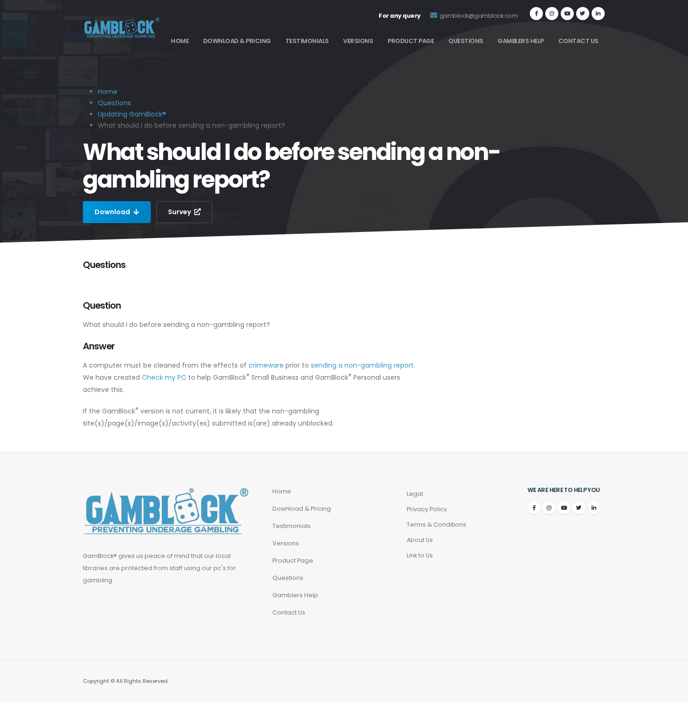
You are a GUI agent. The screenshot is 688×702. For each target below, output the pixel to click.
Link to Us (420, 555)
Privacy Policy (427, 509)
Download (113, 212)
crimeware (266, 365)
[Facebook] (536, 13)
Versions (358, 40)
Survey (180, 212)
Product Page (411, 40)
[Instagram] (551, 13)
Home (180, 40)
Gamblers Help (521, 40)
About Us (420, 540)
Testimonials (307, 40)
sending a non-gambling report (362, 365)
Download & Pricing (237, 40)
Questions (465, 40)
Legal (415, 494)
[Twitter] (582, 13)
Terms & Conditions (436, 524)
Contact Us (578, 40)
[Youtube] (567, 13)
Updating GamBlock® (132, 114)
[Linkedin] (598, 13)
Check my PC (164, 377)
